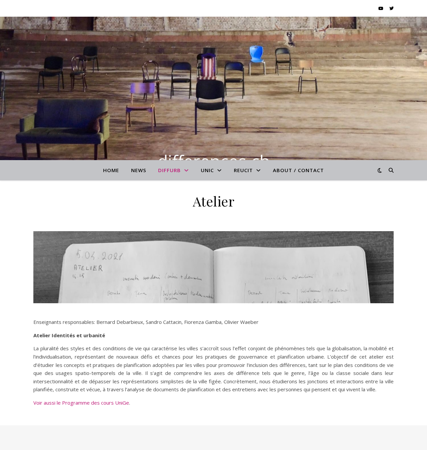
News (138, 170)
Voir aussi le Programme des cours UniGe (81, 402)
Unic (207, 170)
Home (111, 170)
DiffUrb (169, 170)
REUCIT (243, 170)
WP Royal (77, 438)
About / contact (298, 170)
